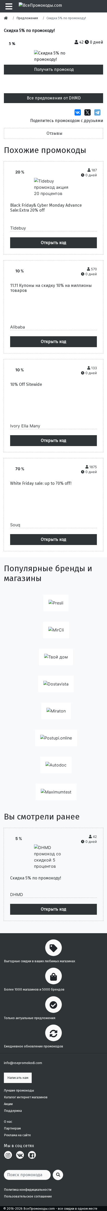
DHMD (16, 894)
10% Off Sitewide (26, 384)
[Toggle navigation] (8, 6)
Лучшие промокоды (19, 1090)
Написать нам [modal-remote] (17, 1078)
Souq (15, 524)
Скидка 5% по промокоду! (35, 878)
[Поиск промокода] (58, 1175)
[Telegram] (98, 112)
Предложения (27, 18)
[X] (88, 112)
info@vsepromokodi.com (23, 1063)
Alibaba (17, 326)
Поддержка (13, 1111)
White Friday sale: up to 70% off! (40, 483)
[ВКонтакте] (79, 112)
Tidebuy (18, 228)
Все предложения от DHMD (54, 98)
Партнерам (12, 1128)
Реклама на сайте (17, 1135)
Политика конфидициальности (27, 1190)
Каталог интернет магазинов (26, 1097)
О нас (8, 1121)
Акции (8, 1104)
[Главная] (7, 18)
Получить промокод (54, 69)
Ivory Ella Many (25, 425)
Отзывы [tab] (54, 133)
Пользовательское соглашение (28, 1196)
